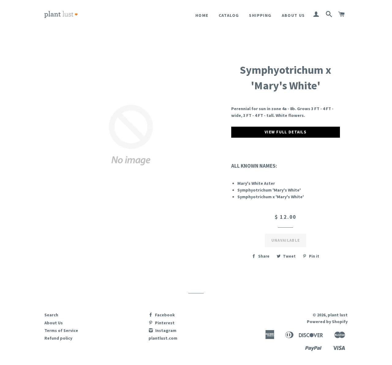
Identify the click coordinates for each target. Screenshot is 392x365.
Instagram (165, 330)
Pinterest (164, 323)
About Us (293, 15)
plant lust (338, 315)
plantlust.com (163, 338)
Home (202, 15)
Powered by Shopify (327, 321)
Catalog (229, 15)
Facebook (164, 315)
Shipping (260, 15)
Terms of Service (61, 330)
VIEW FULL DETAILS (286, 132)
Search (51, 315)
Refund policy (58, 338)
